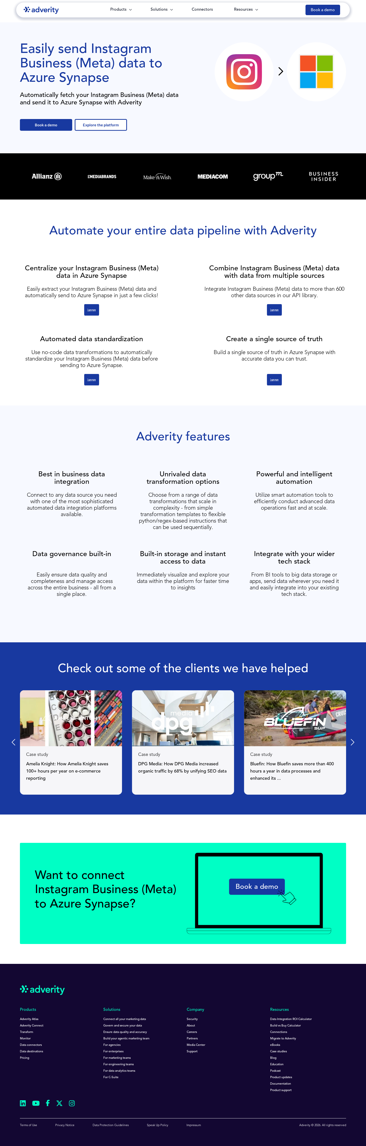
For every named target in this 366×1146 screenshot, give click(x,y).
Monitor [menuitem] (25, 1038)
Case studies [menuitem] (278, 1051)
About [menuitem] (191, 1025)
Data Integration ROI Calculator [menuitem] (291, 1019)
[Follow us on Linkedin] (23, 1104)
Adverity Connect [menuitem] (31, 1025)
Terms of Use (28, 1125)
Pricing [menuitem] (24, 1058)
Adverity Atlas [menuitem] (29, 1019)
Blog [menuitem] (273, 1058)
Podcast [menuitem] (275, 1070)
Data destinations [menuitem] (31, 1051)
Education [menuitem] (277, 1064)
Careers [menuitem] (192, 1032)
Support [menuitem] (192, 1051)
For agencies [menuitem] (112, 1045)
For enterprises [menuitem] (113, 1051)
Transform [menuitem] (26, 1032)
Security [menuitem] (192, 1019)
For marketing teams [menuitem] (117, 1058)
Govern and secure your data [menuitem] (122, 1025)
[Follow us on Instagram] (72, 1104)
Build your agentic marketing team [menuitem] (126, 1038)
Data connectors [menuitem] (31, 1045)
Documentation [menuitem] (280, 1083)
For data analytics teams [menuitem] (119, 1070)
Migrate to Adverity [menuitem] (283, 1038)
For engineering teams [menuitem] (118, 1064)
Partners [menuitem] (192, 1038)
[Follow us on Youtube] (36, 1104)
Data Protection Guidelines (111, 1125)
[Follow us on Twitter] (59, 1104)
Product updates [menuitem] (281, 1077)
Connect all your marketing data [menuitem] (124, 1019)
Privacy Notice (64, 1125)
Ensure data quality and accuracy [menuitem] (125, 1032)
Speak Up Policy (157, 1125)
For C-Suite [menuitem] (111, 1077)
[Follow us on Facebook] (48, 1104)
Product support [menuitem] (281, 1090)
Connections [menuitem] (278, 1032)
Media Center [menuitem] (196, 1045)
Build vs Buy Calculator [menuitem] (285, 1025)
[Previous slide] (14, 742)
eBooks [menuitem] (275, 1045)
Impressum (193, 1125)
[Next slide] (352, 742)
